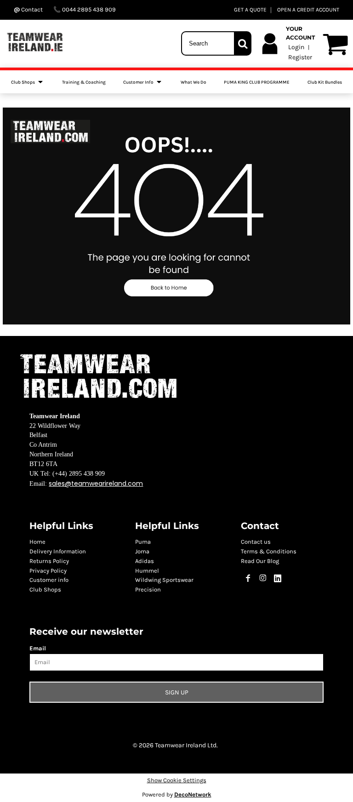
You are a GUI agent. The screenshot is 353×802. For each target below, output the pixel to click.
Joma (142, 551)
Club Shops (45, 589)
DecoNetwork (192, 794)
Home (37, 541)
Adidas (144, 560)
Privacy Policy (48, 570)
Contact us (256, 541)
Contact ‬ (32, 9)
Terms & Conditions (268, 551)
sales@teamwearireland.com (96, 483)
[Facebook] (248, 578)
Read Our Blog (260, 560)
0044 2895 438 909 (88, 9)
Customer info (48, 579)
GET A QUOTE (250, 9)
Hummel (147, 570)
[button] (27, 82)
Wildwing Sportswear (164, 579)
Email (37, 648)
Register (300, 57)
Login (296, 47)
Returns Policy (49, 560)
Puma (143, 541)
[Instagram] (262, 578)
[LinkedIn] (277, 578)
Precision (148, 589)
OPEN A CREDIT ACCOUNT (308, 9)
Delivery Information (57, 551)
